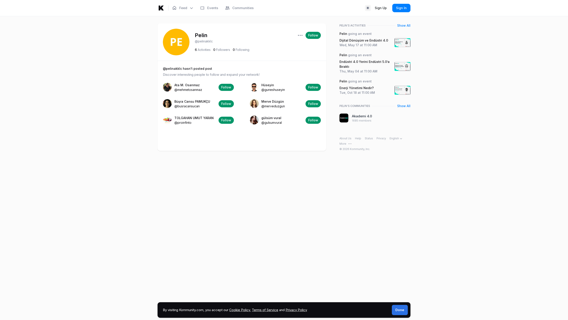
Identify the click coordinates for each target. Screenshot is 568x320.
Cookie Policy (239, 310)
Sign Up (381, 8)
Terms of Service (265, 310)
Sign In (401, 8)
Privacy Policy (296, 310)
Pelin (201, 35)
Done (399, 310)
